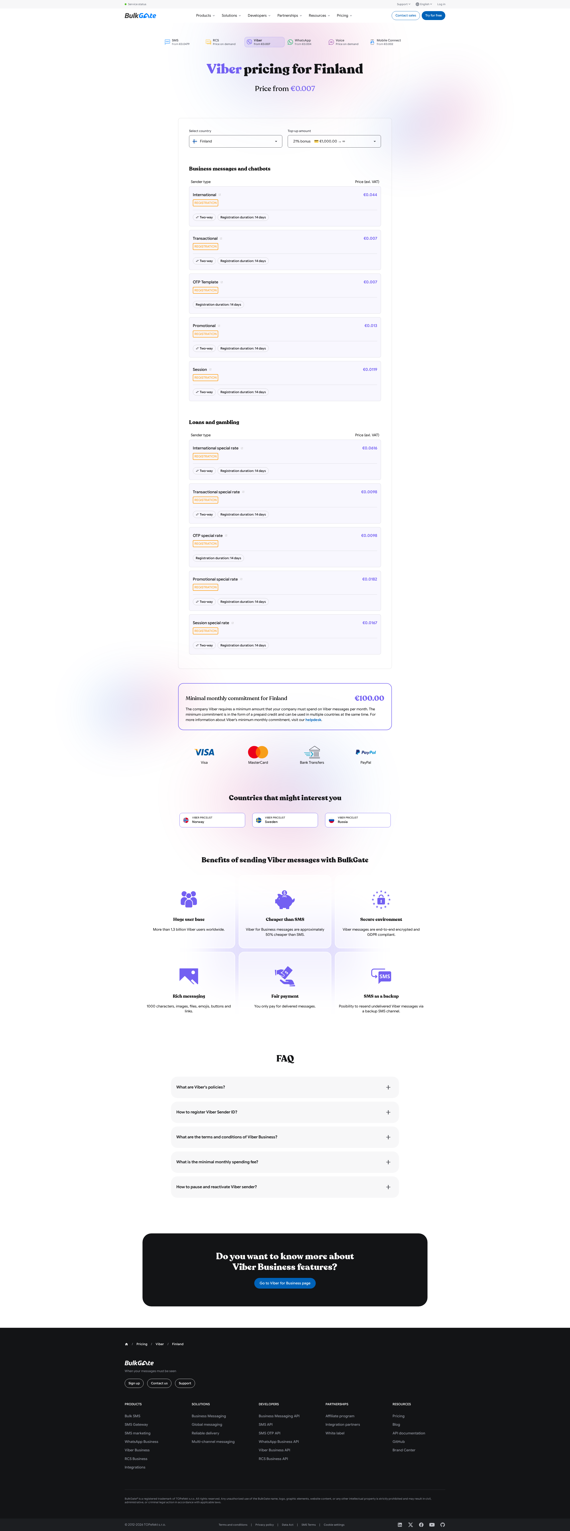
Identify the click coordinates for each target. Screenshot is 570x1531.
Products (203, 15)
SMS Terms (308, 1524)
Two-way (206, 217)
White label (335, 1433)
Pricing (342, 15)
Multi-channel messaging (213, 1442)
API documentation (409, 1433)
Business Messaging (209, 1416)
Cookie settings (334, 1524)
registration (205, 203)
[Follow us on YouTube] (432, 1524)
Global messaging (207, 1424)
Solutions (229, 15)
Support (402, 4)
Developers (257, 15)
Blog (396, 1424)
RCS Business (136, 1459)
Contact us (159, 1383)
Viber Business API (274, 1450)
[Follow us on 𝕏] (410, 1524)
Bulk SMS (132, 1416)
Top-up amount (299, 131)
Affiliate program (340, 1416)
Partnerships (287, 15)
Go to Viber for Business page (285, 1283)
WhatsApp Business (141, 1442)
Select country (200, 131)
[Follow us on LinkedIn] (400, 1524)
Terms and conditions (233, 1524)
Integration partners (343, 1424)
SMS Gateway (136, 1424)
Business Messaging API (279, 1416)
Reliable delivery (205, 1433)
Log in (441, 4)
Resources (317, 15)
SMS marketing (138, 1433)
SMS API (266, 1424)
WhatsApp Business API (279, 1442)
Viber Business (137, 1450)
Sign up (134, 1383)
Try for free (433, 15)
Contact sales (405, 15)
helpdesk (313, 720)
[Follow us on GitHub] (442, 1524)
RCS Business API (273, 1459)
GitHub (399, 1442)
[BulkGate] (140, 15)
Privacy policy (264, 1524)
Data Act (287, 1524)
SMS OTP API (269, 1433)
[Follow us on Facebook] (421, 1524)
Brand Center (404, 1450)
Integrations (135, 1467)
